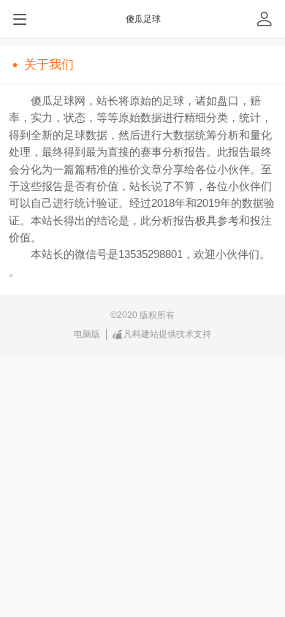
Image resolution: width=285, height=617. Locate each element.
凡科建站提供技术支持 (167, 334)
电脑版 (87, 334)
